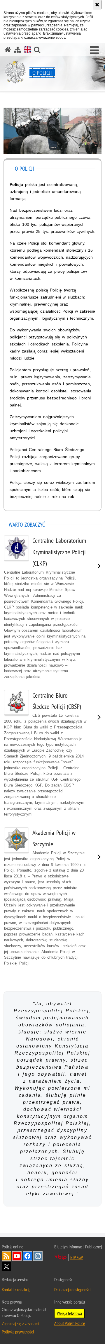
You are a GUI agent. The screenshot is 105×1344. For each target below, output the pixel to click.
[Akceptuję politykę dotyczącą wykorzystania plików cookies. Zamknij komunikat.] (97, 4)
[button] (94, 50)
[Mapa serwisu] (17, 49)
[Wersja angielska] (27, 49)
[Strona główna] (8, 49)
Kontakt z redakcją (16, 1289)
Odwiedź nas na (17, 1256)
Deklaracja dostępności (72, 1289)
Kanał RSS (6, 1256)
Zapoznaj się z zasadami (20, 1323)
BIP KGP (76, 1257)
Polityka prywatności (18, 1332)
